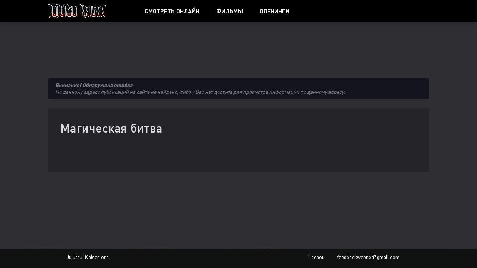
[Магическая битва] (88, 11)
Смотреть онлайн (172, 11)
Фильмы (229, 11)
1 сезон (316, 257)
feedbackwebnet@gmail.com (368, 257)
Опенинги (275, 11)
